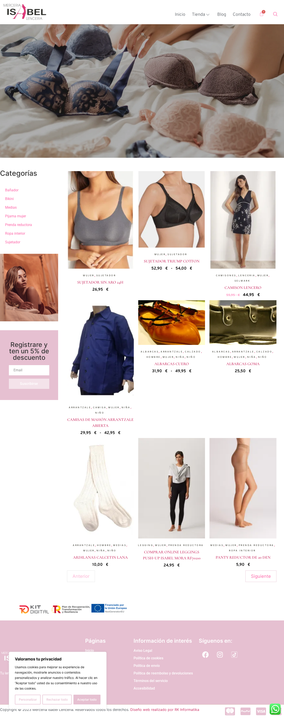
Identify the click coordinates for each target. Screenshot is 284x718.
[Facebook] (205, 654)
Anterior (81, 576)
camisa (99, 407)
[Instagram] (220, 654)
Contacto (241, 15)
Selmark (242, 280)
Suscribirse (29, 384)
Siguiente (261, 576)
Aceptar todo (87, 699)
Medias (119, 545)
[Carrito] (261, 14)
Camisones (226, 275)
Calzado (193, 351)
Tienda (198, 15)
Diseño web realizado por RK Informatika (164, 709)
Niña (126, 407)
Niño (99, 412)
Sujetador (106, 275)
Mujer (88, 275)
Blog (221, 15)
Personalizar (28, 699)
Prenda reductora (186, 545)
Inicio (180, 15)
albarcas (150, 351)
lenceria (246, 275)
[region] (57, 680)
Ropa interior (242, 550)
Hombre (153, 357)
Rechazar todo (57, 699)
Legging (145, 545)
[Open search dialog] (275, 14)
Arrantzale (80, 407)
